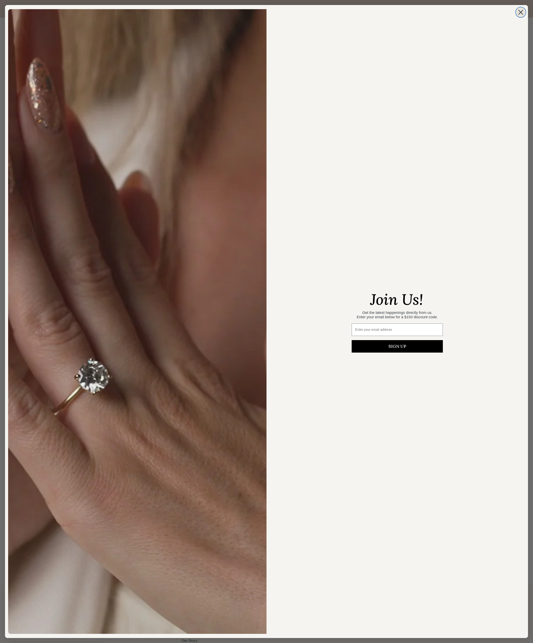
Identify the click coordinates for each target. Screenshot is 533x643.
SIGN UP (397, 346)
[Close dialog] (521, 12)
